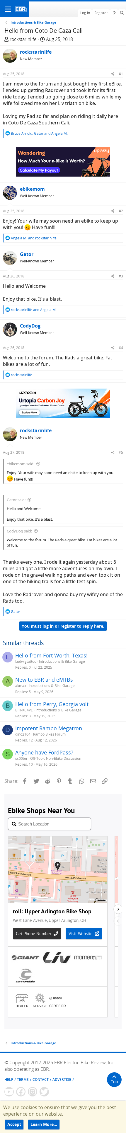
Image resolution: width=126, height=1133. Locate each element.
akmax (20, 685)
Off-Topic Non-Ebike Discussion (55, 758)
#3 (121, 276)
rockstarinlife (23, 39)
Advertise (61, 1079)
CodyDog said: (19, 531)
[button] (8, 9)
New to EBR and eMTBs (44, 679)
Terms (23, 1079)
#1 (121, 73)
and (34, 238)
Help (8, 1079)
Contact (41, 1079)
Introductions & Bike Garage (62, 661)
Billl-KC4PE (24, 710)
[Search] (122, 13)
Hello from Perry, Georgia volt (51, 704)
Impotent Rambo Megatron (48, 728)
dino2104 (22, 734)
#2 (121, 210)
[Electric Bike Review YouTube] (9, 1091)
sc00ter (21, 758)
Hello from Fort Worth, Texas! (51, 655)
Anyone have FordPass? (44, 752)
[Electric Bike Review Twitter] (44, 1091)
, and (39, 133)
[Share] (113, 73)
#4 (121, 347)
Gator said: (16, 499)
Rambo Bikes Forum (49, 734)
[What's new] (114, 13)
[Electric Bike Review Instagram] (32, 1091)
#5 (121, 452)
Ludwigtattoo (25, 661)
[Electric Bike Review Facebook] (20, 1091)
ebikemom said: (20, 463)
